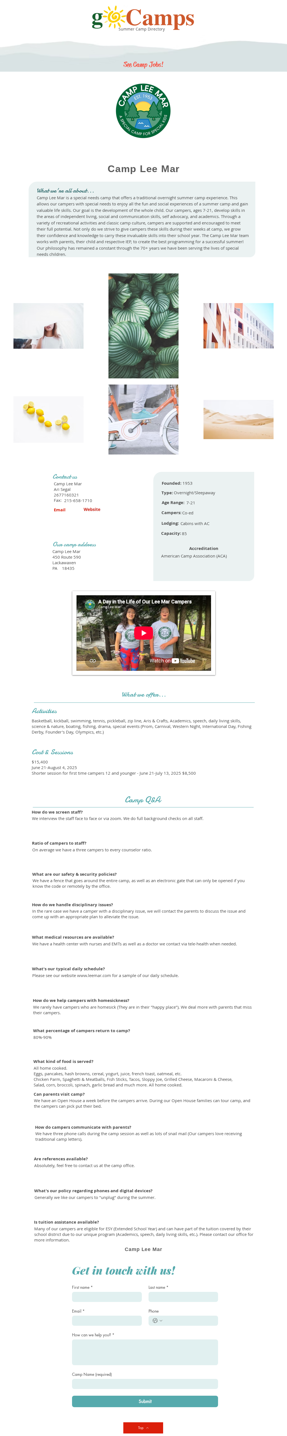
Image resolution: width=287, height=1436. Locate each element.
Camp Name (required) (92, 1374)
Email (78, 1311)
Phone (154, 1311)
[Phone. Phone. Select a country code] (157, 1320)
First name (82, 1287)
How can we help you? (93, 1334)
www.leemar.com (94, 975)
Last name (158, 1287)
